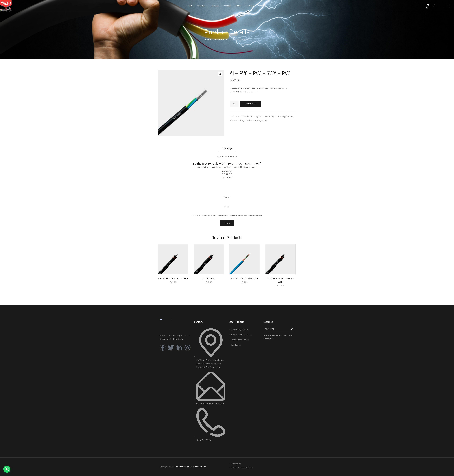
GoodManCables (182, 467)
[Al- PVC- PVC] (209, 259)
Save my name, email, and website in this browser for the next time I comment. (228, 216)
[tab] (227, 149)
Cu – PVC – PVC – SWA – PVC (244, 278)
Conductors (248, 116)
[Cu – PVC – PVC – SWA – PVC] (244, 259)
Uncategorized (219, 39)
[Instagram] (187, 348)
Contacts (262, 6)
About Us (215, 6)
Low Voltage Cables (284, 116)
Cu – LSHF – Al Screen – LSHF (173, 278)
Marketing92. (200, 467)
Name (227, 197)
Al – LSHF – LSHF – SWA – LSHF (280, 280)
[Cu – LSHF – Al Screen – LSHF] (173, 259)
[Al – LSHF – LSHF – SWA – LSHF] (280, 259)
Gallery (251, 6)
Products (201, 6)
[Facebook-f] (163, 348)
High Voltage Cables (264, 116)
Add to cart (251, 104)
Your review (227, 177)
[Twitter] (171, 348)
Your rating (227, 171)
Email (227, 206)
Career (238, 6)
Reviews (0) (227, 148)
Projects (227, 6)
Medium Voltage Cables (241, 120)
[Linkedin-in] (179, 348)
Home (190, 6)
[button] (6, 469)
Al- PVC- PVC (208, 278)
